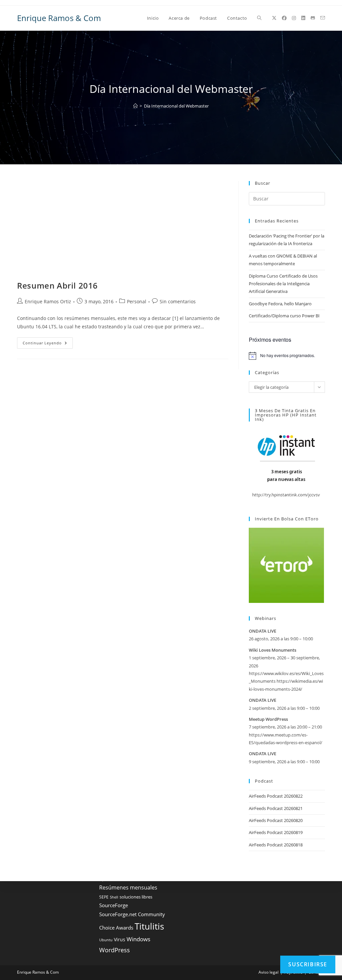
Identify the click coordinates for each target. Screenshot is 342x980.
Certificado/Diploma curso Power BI (284, 316)
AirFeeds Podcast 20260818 (276, 845)
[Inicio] (135, 106)
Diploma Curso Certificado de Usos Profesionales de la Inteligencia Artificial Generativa (283, 284)
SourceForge (113, 905)
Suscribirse (307, 964)
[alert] (287, 356)
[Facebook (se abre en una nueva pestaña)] (284, 18)
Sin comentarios (178, 301)
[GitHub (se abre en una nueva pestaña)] (313, 18)
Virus (119, 939)
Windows (138, 939)
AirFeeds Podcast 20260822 (276, 796)
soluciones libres (136, 897)
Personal (136, 301)
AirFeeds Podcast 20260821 (276, 808)
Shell (114, 897)
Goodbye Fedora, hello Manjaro (280, 304)
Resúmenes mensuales (128, 887)
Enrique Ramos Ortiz (48, 301)
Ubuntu (106, 940)
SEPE (104, 897)
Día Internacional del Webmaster (176, 106)
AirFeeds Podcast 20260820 (276, 820)
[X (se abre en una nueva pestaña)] (274, 18)
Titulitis (149, 926)
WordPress (114, 950)
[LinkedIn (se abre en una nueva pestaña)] (303, 18)
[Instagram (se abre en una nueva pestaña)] (294, 18)
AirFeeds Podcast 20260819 (276, 832)
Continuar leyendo (48, 344)
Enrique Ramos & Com (59, 17)
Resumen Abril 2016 (57, 285)
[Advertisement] (122, 230)
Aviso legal (269, 972)
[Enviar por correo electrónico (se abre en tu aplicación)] (323, 17)
